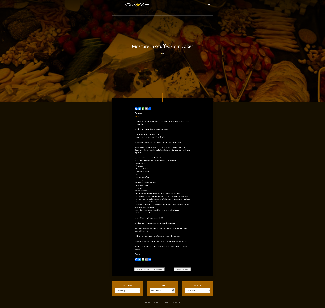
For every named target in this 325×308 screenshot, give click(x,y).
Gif (163, 53)
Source (137, 116)
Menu (209, 4)
